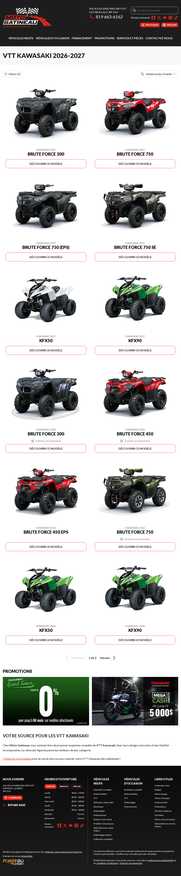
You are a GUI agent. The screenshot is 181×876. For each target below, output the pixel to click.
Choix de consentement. (131, 863)
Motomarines (100, 815)
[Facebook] (153, 18)
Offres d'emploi (162, 798)
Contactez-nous (159, 38)
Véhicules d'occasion (52, 38)
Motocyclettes (100, 794)
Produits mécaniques (104, 823)
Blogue (158, 789)
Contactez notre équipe (17, 758)
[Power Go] (42, 862)
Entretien (159, 815)
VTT (95, 798)
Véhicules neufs (20, 38)
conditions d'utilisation (107, 863)
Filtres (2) (14, 74)
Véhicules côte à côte (103, 802)
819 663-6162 (109, 16)
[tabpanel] (64, 806)
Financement (82, 38)
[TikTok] (176, 18)
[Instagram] (170, 18)
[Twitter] (159, 18)
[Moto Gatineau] (27, 17)
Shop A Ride (26, 856)
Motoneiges (99, 811)
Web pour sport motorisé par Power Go (63, 852)
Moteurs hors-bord (103, 819)
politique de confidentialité (161, 860)
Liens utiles (164, 779)
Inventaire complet (102, 789)
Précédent (78, 657)
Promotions (104, 38)
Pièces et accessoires (165, 819)
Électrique (98, 806)
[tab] (50, 786)
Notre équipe (161, 794)
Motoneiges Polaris (103, 835)
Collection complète (103, 839)
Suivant (105, 657)
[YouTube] (165, 18)
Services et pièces (130, 38)
